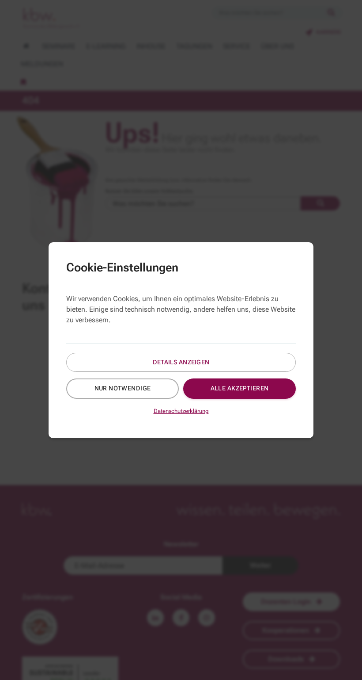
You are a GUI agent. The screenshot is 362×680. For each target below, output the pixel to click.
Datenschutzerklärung (181, 411)
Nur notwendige (122, 388)
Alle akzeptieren (240, 388)
